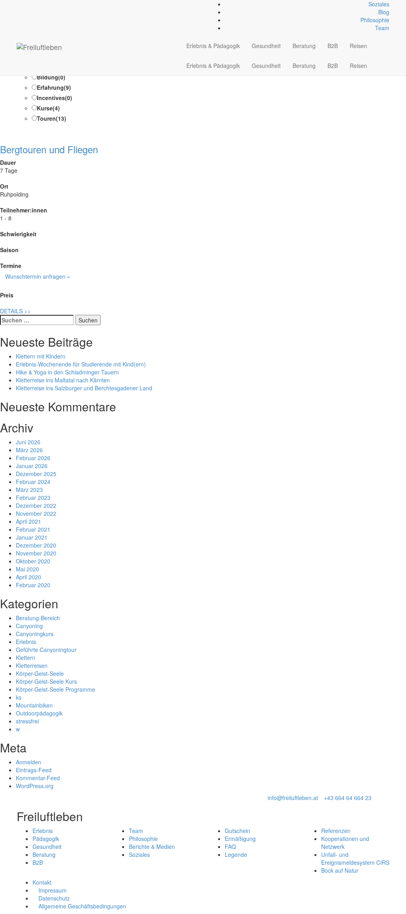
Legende (236, 854)
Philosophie (374, 20)
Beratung (304, 46)
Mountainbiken (34, 705)
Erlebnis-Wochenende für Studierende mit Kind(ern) (81, 364)
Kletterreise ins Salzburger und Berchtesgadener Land (84, 388)
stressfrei (27, 721)
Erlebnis (26, 642)
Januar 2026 (32, 466)
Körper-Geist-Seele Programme (55, 689)
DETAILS (15, 311)
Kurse (48, 108)
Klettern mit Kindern (40, 356)
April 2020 (28, 577)
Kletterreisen (32, 665)
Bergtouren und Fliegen (49, 149)
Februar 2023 (33, 497)
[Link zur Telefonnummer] (23, 4)
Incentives (54, 98)
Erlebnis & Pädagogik (213, 46)
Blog (383, 12)
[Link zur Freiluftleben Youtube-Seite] (32, 4)
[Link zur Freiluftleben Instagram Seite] (27, 4)
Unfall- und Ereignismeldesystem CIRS (355, 858)
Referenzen (335, 831)
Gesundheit (266, 46)
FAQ (230, 846)
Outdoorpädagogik (39, 713)
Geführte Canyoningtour (46, 650)
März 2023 (29, 490)
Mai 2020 (27, 569)
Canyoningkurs (35, 634)
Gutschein (237, 831)
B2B (332, 46)
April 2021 (28, 521)
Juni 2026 (28, 442)
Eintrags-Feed (34, 770)
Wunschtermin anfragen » (37, 276)
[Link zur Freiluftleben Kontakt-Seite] (19, 4)
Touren (51, 118)
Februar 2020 (33, 585)
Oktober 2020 (33, 561)
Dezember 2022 (36, 505)
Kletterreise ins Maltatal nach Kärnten (63, 380)
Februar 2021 (33, 529)
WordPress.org (35, 786)
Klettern (25, 657)
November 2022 (36, 513)
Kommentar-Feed (38, 778)
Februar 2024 (33, 482)
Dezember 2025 (36, 474)
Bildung (51, 77)
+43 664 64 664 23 (348, 798)
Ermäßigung (240, 839)
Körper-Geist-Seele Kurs (46, 681)
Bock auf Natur (339, 870)
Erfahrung (54, 87)
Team (382, 28)
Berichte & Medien (152, 846)
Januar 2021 (32, 537)
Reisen (358, 46)
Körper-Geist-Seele (40, 673)
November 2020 (36, 553)
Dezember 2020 (36, 545)
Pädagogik (46, 839)
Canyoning (29, 626)
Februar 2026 (33, 458)
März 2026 (29, 450)
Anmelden (28, 762)
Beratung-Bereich (38, 618)
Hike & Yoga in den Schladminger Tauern (67, 372)
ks (18, 697)
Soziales (378, 4)
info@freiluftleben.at (293, 798)
